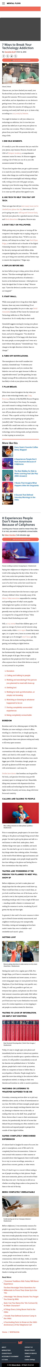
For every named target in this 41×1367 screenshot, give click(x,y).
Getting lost (11, 687)
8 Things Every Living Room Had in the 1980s (19, 1310)
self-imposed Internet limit (27, 212)
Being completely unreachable (19, 715)
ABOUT (4, 1347)
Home (4, 1332)
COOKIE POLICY (7, 1353)
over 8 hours (26, 637)
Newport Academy (14, 153)
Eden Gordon (10, 535)
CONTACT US (29, 1347)
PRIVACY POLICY (30, 1350)
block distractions (11, 219)
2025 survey (11, 623)
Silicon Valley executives (10, 598)
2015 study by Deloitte (20, 113)
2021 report (22, 630)
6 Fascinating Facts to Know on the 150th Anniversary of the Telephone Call (20, 1323)
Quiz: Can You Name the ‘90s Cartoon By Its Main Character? (21, 1304)
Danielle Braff (10, 52)
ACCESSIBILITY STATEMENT (10, 1356)
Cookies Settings (30, 1359)
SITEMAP (27, 1356)
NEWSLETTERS (6, 1350)
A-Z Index (5, 1359)
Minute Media (16, 1365)
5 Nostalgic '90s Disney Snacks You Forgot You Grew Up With (21, 1297)
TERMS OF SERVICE (31, 1353)
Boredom (10, 671)
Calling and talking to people (18, 675)
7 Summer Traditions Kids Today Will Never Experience (21, 1282)
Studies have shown (9, 773)
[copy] (15, 56)
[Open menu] (3, 3)
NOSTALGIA (14, 1332)
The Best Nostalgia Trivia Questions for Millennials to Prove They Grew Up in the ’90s (20, 1290)
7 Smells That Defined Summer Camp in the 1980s (20, 1317)
